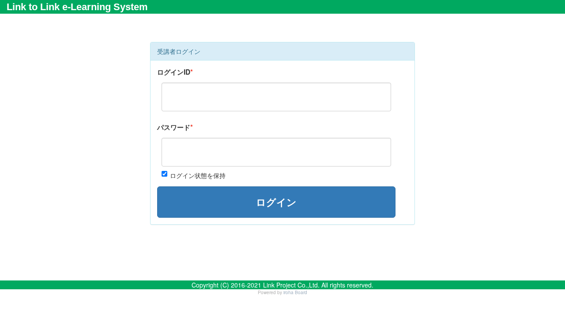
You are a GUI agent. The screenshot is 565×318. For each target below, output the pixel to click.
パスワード (173, 127)
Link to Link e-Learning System (77, 6)
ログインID (173, 72)
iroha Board (295, 292)
